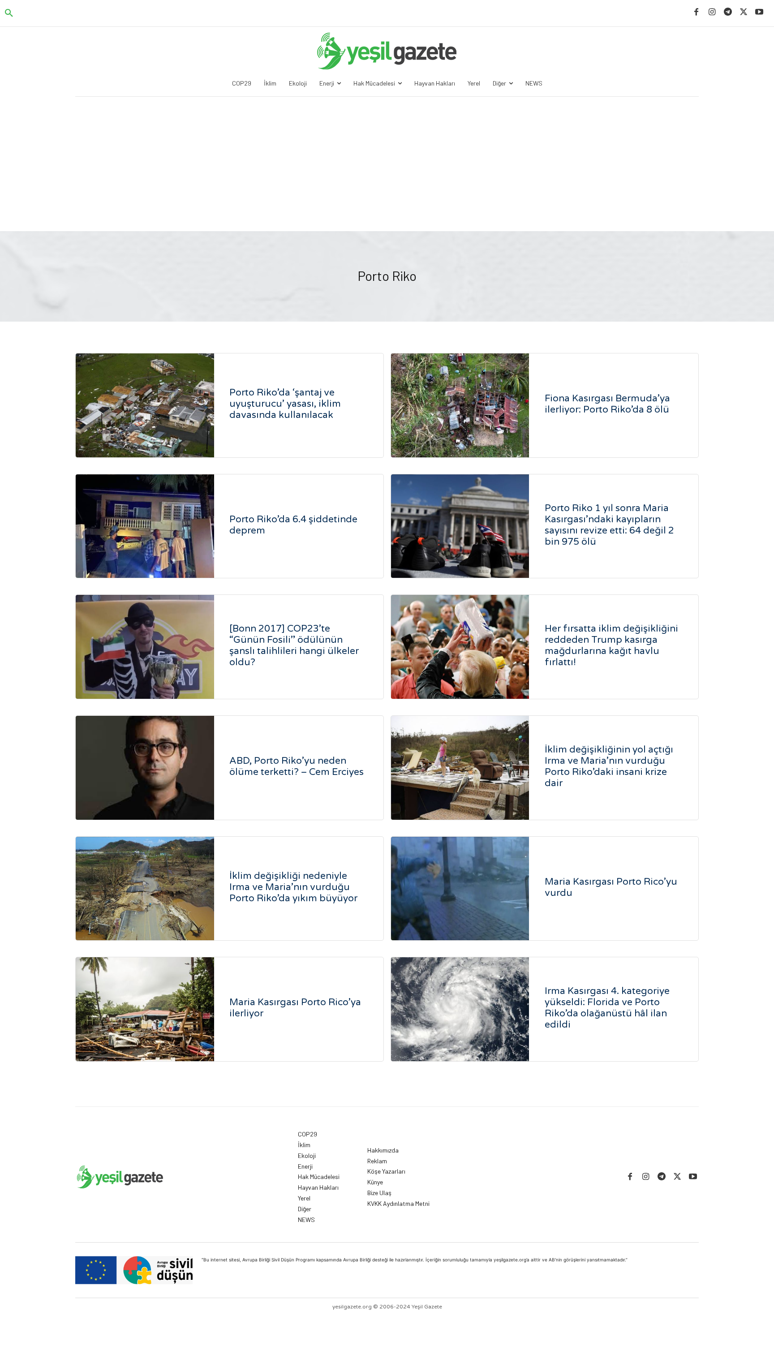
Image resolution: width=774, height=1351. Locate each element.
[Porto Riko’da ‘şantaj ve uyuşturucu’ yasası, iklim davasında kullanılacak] (145, 405)
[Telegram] (727, 12)
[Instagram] (712, 12)
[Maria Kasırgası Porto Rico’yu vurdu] (460, 889)
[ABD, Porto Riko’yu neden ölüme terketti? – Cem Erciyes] (145, 768)
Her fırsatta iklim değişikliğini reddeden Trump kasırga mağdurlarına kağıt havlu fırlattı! (611, 645)
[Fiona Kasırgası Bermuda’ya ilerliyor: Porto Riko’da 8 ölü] (460, 405)
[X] (743, 12)
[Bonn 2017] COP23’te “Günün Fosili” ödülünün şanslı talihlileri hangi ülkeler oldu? (294, 645)
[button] (9, 13)
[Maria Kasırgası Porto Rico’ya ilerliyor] (145, 1009)
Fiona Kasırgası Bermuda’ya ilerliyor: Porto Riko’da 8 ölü (607, 404)
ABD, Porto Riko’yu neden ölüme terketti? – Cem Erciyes (296, 766)
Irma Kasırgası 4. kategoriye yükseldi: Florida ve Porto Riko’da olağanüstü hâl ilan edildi (607, 1007)
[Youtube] (759, 12)
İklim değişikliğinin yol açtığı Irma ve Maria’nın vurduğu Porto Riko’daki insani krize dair (609, 766)
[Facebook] (696, 12)
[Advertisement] (387, 164)
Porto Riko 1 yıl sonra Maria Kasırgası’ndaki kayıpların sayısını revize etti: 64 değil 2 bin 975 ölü (609, 525)
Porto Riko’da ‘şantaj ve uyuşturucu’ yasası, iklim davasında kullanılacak (285, 404)
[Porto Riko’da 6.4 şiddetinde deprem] (145, 526)
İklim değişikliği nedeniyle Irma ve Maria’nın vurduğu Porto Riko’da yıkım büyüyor (293, 887)
